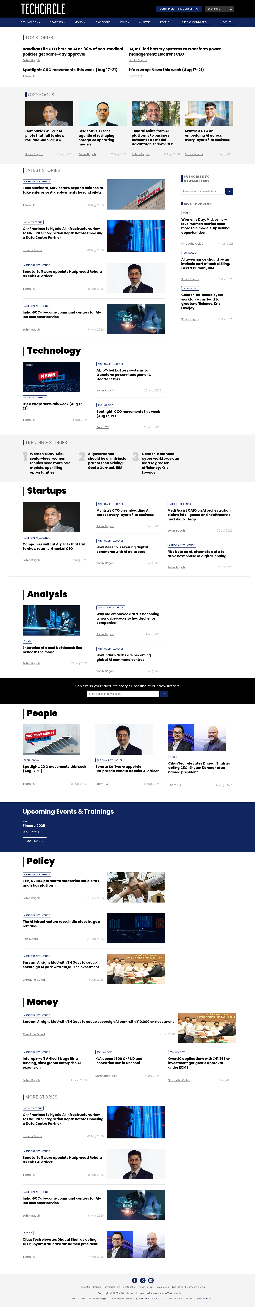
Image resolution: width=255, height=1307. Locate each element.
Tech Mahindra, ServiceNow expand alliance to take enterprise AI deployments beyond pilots (63, 190)
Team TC (29, 76)
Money (79, 22)
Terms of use (162, 1287)
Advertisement (112, 1287)
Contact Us (129, 1287)
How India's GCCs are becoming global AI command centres (123, 657)
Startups (56, 22)
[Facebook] (134, 1280)
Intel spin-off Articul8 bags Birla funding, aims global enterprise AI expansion (52, 1063)
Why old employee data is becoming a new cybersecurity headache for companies (127, 618)
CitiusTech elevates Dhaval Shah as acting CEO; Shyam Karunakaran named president (199, 768)
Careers (97, 1287)
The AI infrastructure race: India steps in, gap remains (61, 923)
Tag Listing (178, 1287)
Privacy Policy (145, 1287)
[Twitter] (143, 1280)
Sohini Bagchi (31, 60)
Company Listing (196, 1287)
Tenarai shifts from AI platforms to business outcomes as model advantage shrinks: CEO (152, 138)
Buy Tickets (34, 841)
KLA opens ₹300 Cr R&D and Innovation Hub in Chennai (118, 1060)
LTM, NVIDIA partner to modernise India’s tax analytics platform (61, 883)
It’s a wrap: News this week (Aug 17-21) (166, 70)
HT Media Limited (149, 1298)
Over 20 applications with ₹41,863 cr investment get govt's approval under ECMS (199, 1063)
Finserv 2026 (34, 825)
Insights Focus (33, 222)
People (164, 22)
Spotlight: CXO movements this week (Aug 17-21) (70, 70)
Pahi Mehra (30, 939)
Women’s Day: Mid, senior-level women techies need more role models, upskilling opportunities (205, 226)
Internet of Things (35, 397)
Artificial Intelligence (37, 181)
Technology (30, 22)
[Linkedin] (151, 1280)
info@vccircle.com (203, 1298)
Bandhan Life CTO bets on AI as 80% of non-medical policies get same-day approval (73, 51)
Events (227, 22)
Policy (124, 22)
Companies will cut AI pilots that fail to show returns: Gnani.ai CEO (44, 135)
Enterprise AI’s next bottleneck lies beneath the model (52, 649)
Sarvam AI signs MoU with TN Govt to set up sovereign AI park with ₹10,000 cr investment (61, 964)
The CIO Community (194, 22)
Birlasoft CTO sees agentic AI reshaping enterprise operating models (96, 138)
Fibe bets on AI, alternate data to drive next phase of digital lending (197, 553)
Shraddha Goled (192, 244)
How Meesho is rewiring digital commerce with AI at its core (122, 549)
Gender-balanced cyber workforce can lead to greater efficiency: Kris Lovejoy (202, 301)
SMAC (27, 641)
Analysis (144, 22)
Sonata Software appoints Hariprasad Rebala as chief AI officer (62, 273)
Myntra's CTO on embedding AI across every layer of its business (207, 135)
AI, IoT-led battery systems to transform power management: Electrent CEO (175, 51)
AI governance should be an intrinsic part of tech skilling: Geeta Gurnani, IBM (205, 264)
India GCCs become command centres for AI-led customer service (62, 314)
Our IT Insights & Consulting (179, 8)
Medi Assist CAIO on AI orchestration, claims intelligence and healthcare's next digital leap (199, 515)
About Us (85, 1287)
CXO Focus (102, 22)
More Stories (41, 1097)
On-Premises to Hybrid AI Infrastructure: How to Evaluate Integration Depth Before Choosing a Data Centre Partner (63, 233)
